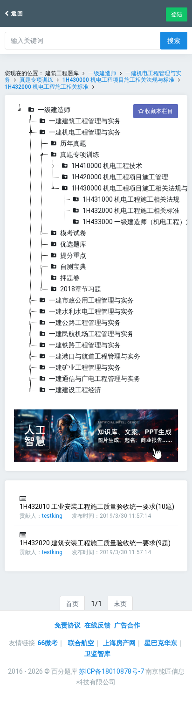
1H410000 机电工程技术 (106, 165)
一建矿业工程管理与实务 (85, 367)
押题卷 (70, 278)
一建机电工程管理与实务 (85, 132)
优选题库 (73, 244)
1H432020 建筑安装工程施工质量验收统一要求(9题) (95, 543)
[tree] (96, 249)
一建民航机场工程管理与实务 (91, 334)
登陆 (176, 14)
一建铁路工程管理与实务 (85, 345)
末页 (120, 603)
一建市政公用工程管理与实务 (91, 300)
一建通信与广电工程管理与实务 (94, 378)
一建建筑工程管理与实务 (85, 121)
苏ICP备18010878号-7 (111, 671)
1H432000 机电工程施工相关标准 (47, 87)
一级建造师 (102, 73)
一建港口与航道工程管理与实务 (94, 356)
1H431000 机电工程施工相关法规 (130, 199)
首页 (72, 603)
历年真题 (73, 143)
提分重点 (73, 255)
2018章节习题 (80, 289)
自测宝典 (73, 266)
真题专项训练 (36, 80)
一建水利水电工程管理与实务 (91, 311)
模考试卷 (73, 233)
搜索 (173, 40)
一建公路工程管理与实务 (85, 322)
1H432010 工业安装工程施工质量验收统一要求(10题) (97, 506)
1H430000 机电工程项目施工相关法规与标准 (118, 80)
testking (52, 516)
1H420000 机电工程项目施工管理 (119, 177)
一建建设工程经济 (75, 390)
